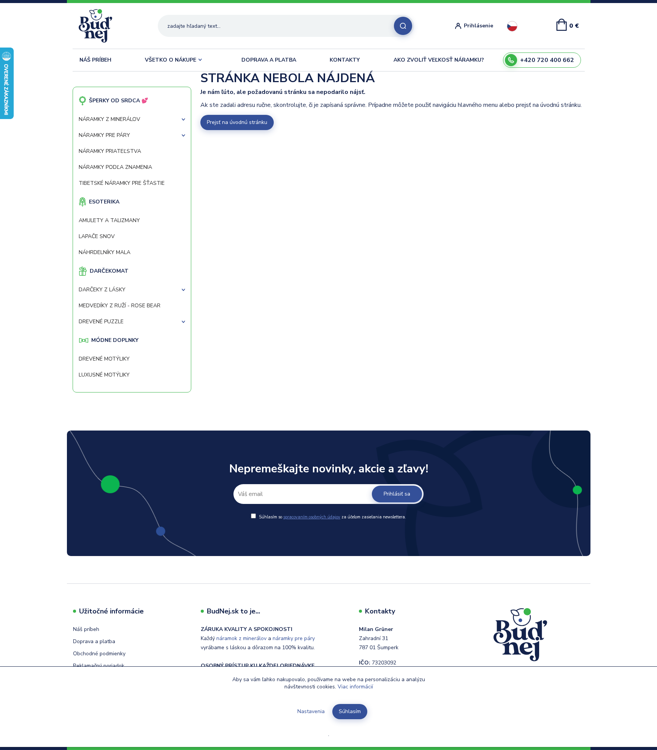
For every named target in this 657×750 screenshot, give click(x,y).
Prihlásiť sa (397, 493)
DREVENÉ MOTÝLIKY (104, 358)
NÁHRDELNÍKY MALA (104, 252)
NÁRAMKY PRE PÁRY (104, 135)
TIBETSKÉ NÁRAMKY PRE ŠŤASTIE (122, 183)
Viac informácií (355, 686)
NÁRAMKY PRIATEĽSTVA (110, 151)
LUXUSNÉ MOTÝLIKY (104, 374)
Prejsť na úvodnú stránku (237, 122)
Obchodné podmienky (99, 653)
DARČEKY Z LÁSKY (102, 289)
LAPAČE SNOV (97, 236)
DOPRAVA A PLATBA (268, 60)
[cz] (512, 26)
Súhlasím (350, 711)
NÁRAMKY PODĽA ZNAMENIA (115, 167)
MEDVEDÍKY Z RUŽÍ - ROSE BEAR (119, 305)
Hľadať (403, 26)
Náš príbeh (86, 629)
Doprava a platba (94, 641)
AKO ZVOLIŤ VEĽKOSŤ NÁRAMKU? (439, 60)
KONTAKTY (345, 60)
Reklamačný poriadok (98, 665)
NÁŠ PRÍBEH (95, 60)
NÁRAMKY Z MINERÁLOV (109, 119)
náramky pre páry (294, 638)
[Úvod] (98, 26)
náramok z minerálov (241, 638)
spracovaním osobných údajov (311, 517)
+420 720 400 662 (547, 60)
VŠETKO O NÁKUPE (170, 60)
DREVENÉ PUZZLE (101, 321)
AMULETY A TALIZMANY (109, 220)
